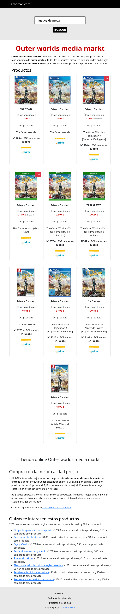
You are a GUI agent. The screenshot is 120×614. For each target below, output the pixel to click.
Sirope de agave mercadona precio (33, 530)
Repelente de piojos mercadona (31, 572)
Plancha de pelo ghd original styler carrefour (38, 565)
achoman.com (20, 4)
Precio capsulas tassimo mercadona (34, 579)
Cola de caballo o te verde (56, 507)
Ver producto (26, 125)
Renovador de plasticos (27, 537)
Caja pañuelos (21, 544)
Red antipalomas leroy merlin (30, 551)
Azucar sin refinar (23, 558)
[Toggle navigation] (105, 4)
